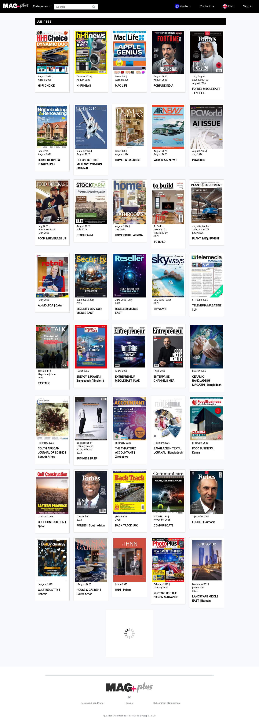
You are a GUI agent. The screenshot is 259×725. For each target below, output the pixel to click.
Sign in (248, 6)
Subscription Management (166, 703)
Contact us (207, 6)
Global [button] (184, 6)
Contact (129, 703)
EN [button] (230, 6)
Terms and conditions (92, 703)
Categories (41, 6)
